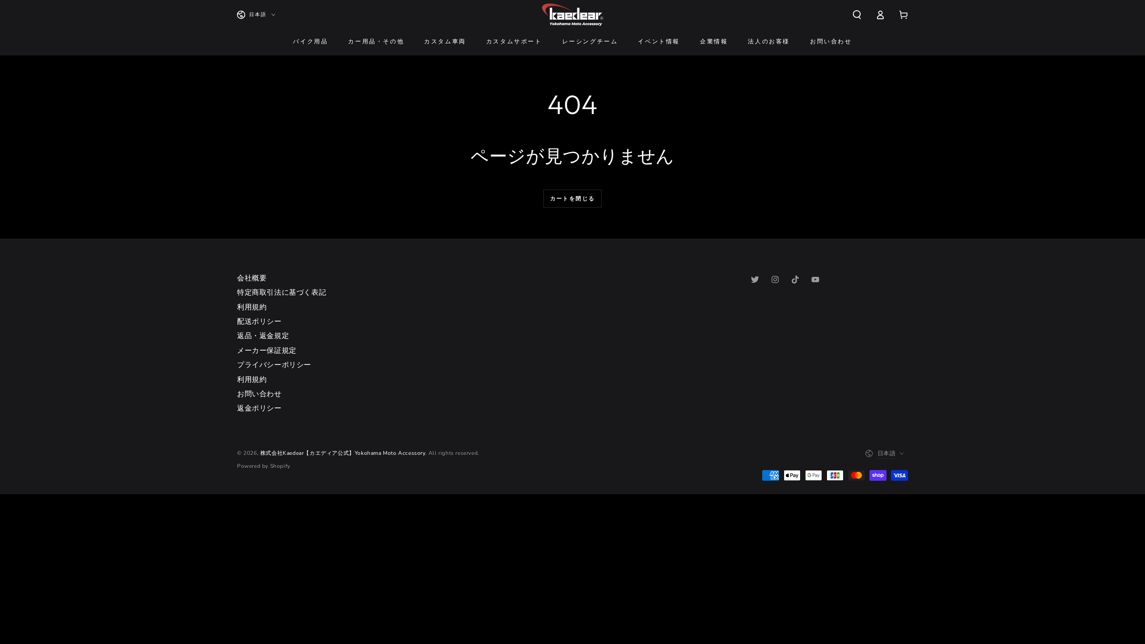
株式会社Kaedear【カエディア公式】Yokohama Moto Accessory (342, 453)
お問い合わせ (259, 394)
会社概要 (252, 278)
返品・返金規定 (263, 336)
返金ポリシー (259, 408)
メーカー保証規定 (267, 351)
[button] (857, 15)
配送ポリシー (259, 321)
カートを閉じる (572, 198)
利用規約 (252, 307)
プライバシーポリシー (274, 365)
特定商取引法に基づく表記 (281, 292)
